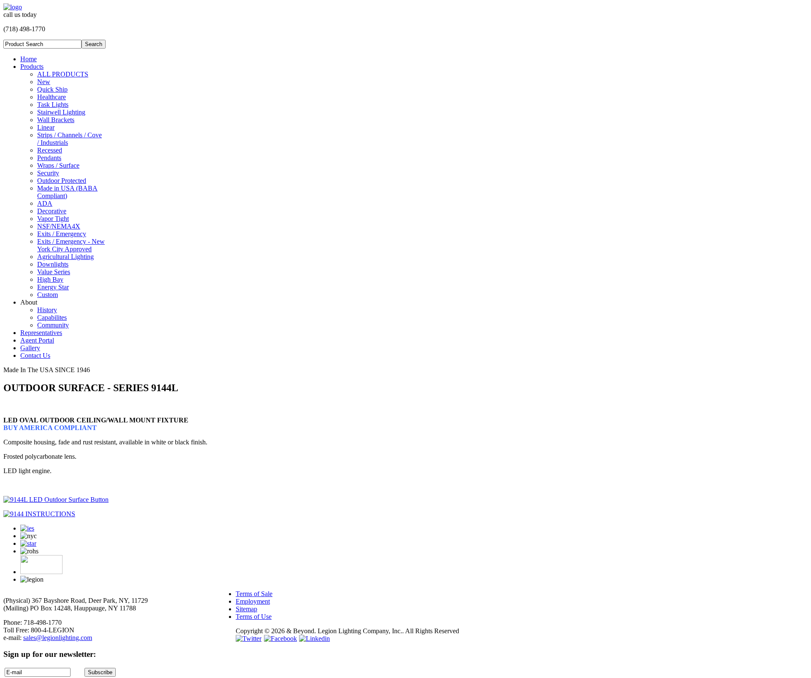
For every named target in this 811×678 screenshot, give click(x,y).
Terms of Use (254, 616)
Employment (253, 601)
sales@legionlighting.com (57, 637)
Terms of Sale (254, 593)
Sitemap (246, 609)
